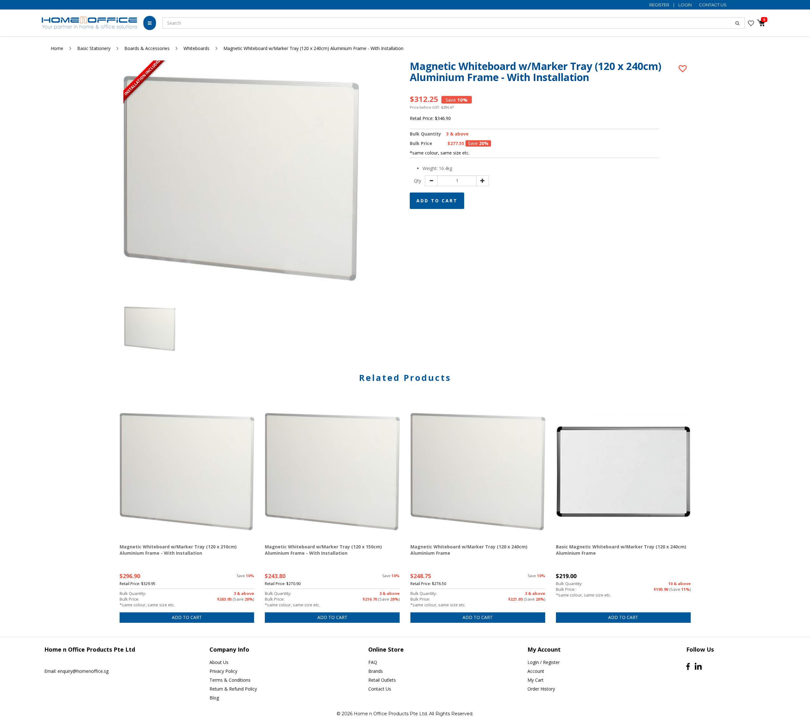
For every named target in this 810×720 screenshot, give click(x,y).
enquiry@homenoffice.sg (83, 671)
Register (659, 4)
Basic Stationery (93, 48)
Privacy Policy (223, 671)
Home (57, 48)
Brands (375, 671)
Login (685, 4)
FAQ (372, 662)
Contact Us (712, 4)
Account (535, 671)
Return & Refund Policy (233, 689)
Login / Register (543, 662)
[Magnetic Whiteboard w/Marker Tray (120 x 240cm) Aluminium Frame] (477, 471)
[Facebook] (688, 666)
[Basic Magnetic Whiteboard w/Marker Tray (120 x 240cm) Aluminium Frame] (623, 471)
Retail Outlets (382, 680)
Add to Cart (437, 201)
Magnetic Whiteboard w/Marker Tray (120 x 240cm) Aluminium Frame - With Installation (313, 48)
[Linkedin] (698, 666)
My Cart (535, 680)
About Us (218, 662)
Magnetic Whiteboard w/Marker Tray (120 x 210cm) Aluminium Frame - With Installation (178, 550)
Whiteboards (196, 48)
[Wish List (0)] (751, 23)
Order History (541, 689)
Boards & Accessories (147, 48)
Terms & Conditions (230, 680)
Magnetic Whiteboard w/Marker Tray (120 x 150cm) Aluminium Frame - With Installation (323, 550)
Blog (214, 698)
